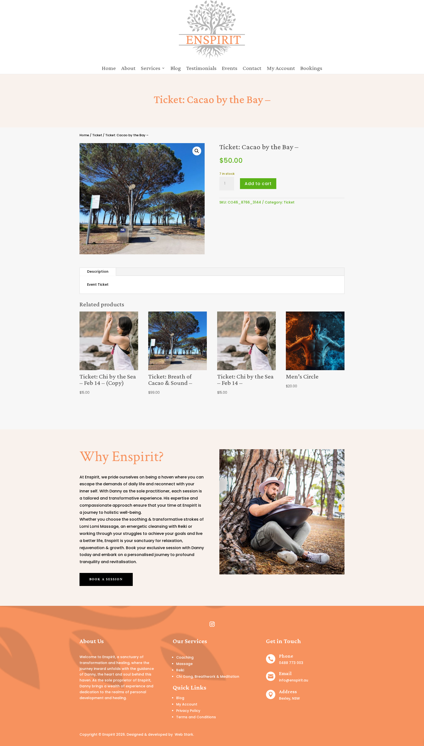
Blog (176, 68)
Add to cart (258, 184)
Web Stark (184, 734)
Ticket (97, 135)
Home (109, 68)
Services (150, 68)
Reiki (180, 670)
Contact (252, 68)
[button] (196, 151)
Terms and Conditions (196, 717)
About (128, 68)
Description (97, 271)
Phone (286, 656)
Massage (184, 663)
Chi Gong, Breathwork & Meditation (207, 676)
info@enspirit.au (293, 680)
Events (229, 68)
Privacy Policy (188, 710)
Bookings (311, 68)
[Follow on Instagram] (212, 624)
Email (285, 673)
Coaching (185, 657)
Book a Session (106, 579)
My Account (281, 68)
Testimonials (201, 68)
